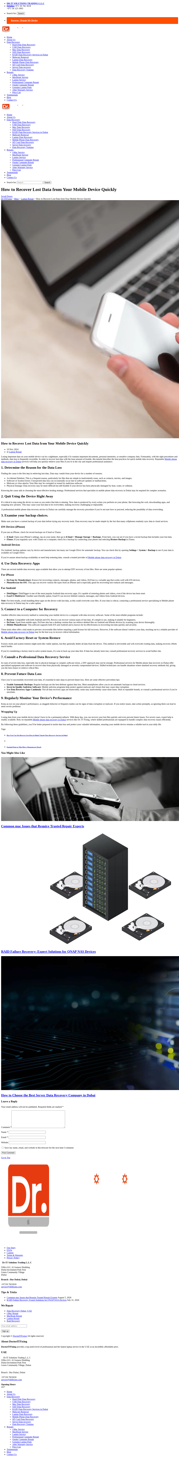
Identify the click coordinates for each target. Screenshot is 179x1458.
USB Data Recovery (21, 47)
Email (4, 1137)
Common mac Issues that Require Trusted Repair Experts (42, 826)
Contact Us (12, 100)
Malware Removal (20, 57)
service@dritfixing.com (11, 1287)
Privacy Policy (13, 1258)
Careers (10, 1253)
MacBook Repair (14, 1316)
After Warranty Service (22, 90)
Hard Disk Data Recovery (23, 45)
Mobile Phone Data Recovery (25, 62)
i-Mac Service (18, 75)
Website (4, 1142)
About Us (11, 39)
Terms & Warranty (15, 1255)
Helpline (11, 6)
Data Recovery (13, 42)
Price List (16, 92)
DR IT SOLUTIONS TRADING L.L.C (25, 3)
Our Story (11, 1248)
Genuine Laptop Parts (22, 87)
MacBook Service (20, 77)
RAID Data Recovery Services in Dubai (30, 55)
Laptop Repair (15, 452)
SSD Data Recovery (21, 52)
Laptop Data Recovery (22, 60)
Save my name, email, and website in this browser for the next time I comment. (39, 1148)
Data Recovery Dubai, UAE (19, 1311)
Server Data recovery (21, 67)
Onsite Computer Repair (23, 85)
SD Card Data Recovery (23, 65)
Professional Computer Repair (25, 82)
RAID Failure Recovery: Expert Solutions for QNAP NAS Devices (48, 951)
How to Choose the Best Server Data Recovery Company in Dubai (48, 1095)
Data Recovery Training (23, 70)
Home (9, 37)
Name (4, 1132)
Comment (6, 1127)
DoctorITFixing (20, 1336)
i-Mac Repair (12, 1313)
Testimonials (12, 95)
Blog (9, 97)
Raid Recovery (13, 1321)
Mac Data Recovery (21, 50)
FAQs (9, 1250)
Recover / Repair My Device (24, 20)
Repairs (10, 72)
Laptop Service (19, 80)
